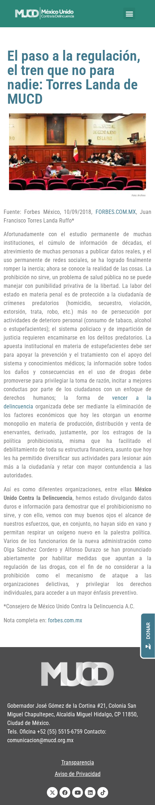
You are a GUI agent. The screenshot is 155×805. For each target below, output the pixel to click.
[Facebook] (64, 792)
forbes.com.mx (65, 620)
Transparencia (77, 762)
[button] (129, 13)
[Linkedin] (90, 792)
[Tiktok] (102, 792)
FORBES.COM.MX (116, 212)
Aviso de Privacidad (78, 774)
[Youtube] (77, 792)
